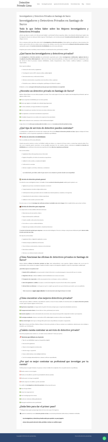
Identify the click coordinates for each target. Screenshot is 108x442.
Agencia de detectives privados (61, 4)
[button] (104, 438)
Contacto (88, 4)
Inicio (38, 4)
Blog (83, 4)
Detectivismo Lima (75, 4)
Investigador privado (47, 4)
